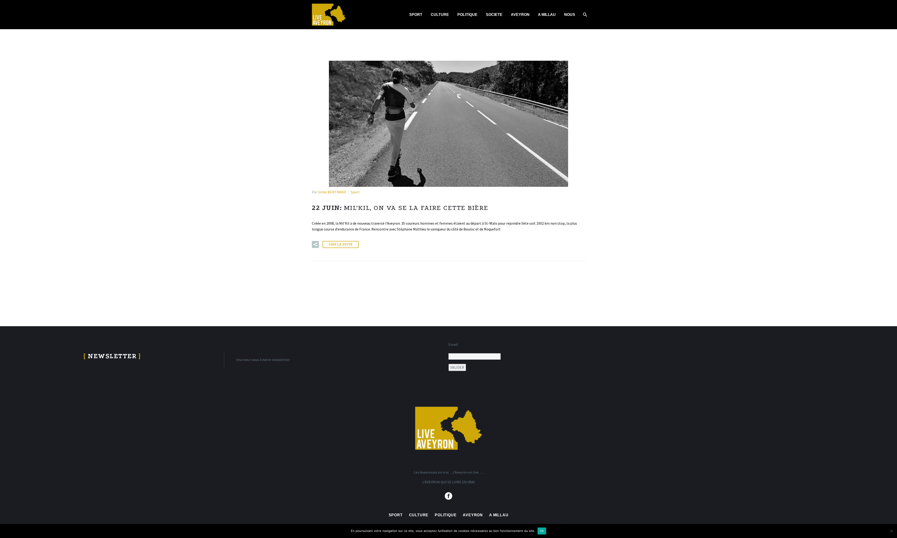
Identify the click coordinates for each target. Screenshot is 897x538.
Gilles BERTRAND (332, 192)
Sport (355, 192)
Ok (542, 531)
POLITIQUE (467, 15)
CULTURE (440, 15)
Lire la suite (340, 244)
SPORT (415, 15)
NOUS (569, 15)
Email (453, 344)
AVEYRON (520, 15)
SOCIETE (494, 15)
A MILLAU (547, 15)
